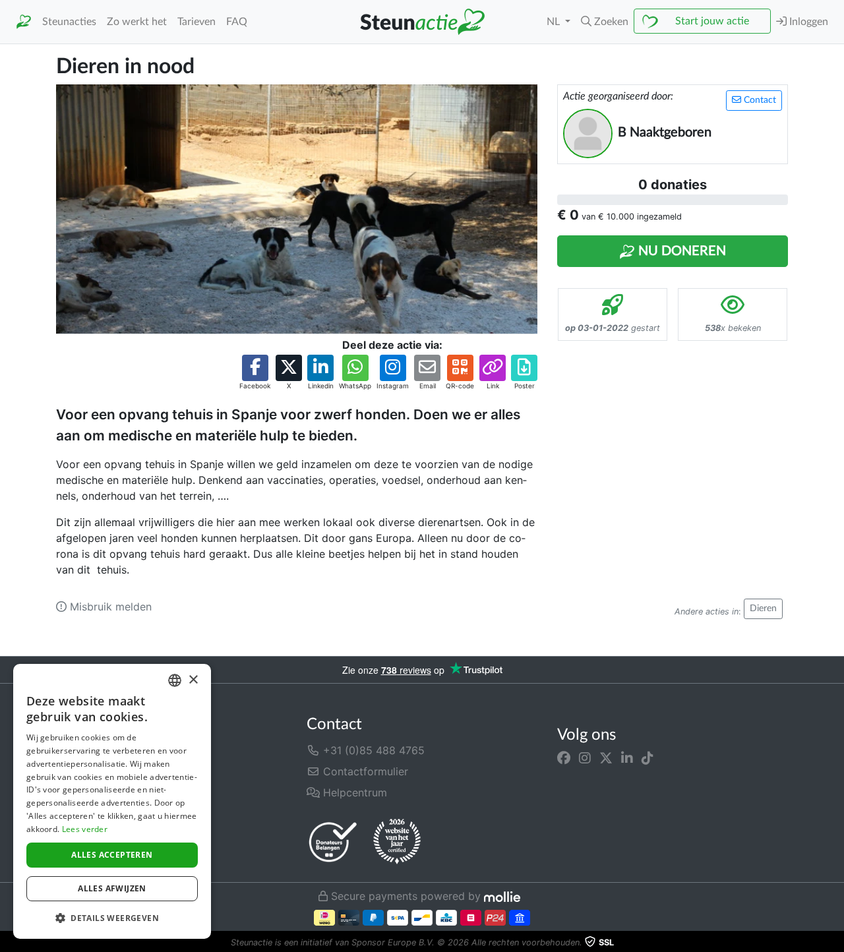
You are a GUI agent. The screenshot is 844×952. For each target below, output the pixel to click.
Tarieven (196, 21)
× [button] (193, 680)
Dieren (763, 608)
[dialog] (112, 801)
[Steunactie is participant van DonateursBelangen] (333, 841)
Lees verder (84, 829)
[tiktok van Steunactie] (647, 758)
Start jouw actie (712, 21)
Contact (758, 100)
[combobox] (174, 680)
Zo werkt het (137, 21)
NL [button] (554, 21)
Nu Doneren (680, 251)
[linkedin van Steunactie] (627, 758)
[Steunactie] (24, 22)
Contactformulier (364, 771)
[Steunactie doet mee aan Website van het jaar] (397, 842)
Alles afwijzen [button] (112, 888)
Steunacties (69, 21)
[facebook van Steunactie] (563, 758)
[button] (605, 22)
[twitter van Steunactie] (606, 758)
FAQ (236, 21)
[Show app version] (835, 943)
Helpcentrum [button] (353, 792)
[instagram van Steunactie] (585, 758)
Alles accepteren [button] (111, 854)
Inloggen (807, 21)
